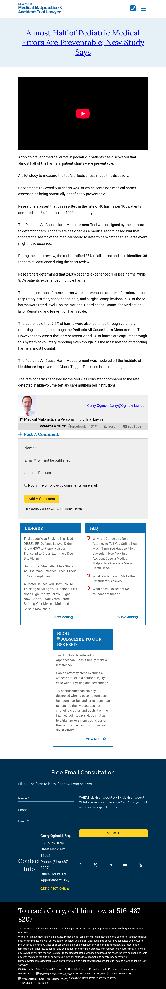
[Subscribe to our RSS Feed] (83, 644)
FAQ (93, 528)
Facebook (78, 426)
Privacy (68, 508)
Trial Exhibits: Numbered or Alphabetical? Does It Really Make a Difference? (81, 660)
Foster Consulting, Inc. (89, 973)
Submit (113, 833)
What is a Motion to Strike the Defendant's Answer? (111, 578)
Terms (78, 508)
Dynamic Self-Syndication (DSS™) (92, 978)
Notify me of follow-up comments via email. (62, 485)
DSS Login (42, 983)
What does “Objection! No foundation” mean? (108, 591)
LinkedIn (112, 426)
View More (62, 617)
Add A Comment (42, 499)
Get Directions (53, 889)
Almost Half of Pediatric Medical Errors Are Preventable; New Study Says (83, 42)
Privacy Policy (128, 969)
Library (34, 528)
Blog (63, 633)
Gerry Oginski (98, 405)
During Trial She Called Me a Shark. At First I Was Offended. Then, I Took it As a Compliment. (50, 571)
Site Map (27, 983)
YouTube (134, 426)
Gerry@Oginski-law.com (128, 405)
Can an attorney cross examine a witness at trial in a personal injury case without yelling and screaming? (82, 678)
